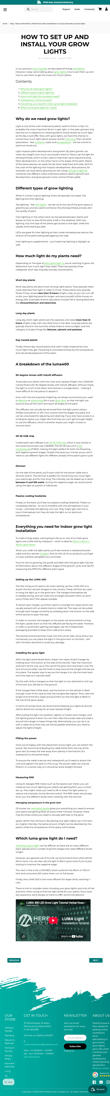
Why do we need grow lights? (36, 89)
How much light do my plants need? (40, 96)
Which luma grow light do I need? (38, 107)
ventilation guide (40, 808)
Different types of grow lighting (37, 92)
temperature (64, 142)
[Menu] (9, 9)
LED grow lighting (77, 170)
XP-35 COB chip (57, 442)
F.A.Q (7, 1071)
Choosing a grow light (27, 845)
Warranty (9, 1035)
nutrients (39, 142)
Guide (77, 9)
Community (89, 9)
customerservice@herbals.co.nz (41, 1044)
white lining (37, 400)
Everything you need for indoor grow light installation (49, 104)
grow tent (60, 400)
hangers (44, 553)
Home (5, 24)
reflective (22, 400)
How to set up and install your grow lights (69, 24)
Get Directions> (32, 1057)
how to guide (39, 68)
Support (66, 9)
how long (70, 139)
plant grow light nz (54, 263)
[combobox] (38, 9)
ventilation (79, 68)
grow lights (60, 72)
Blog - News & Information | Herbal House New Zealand (31, 24)
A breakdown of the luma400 (36, 100)
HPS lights (40, 204)
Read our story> (101, 1068)
